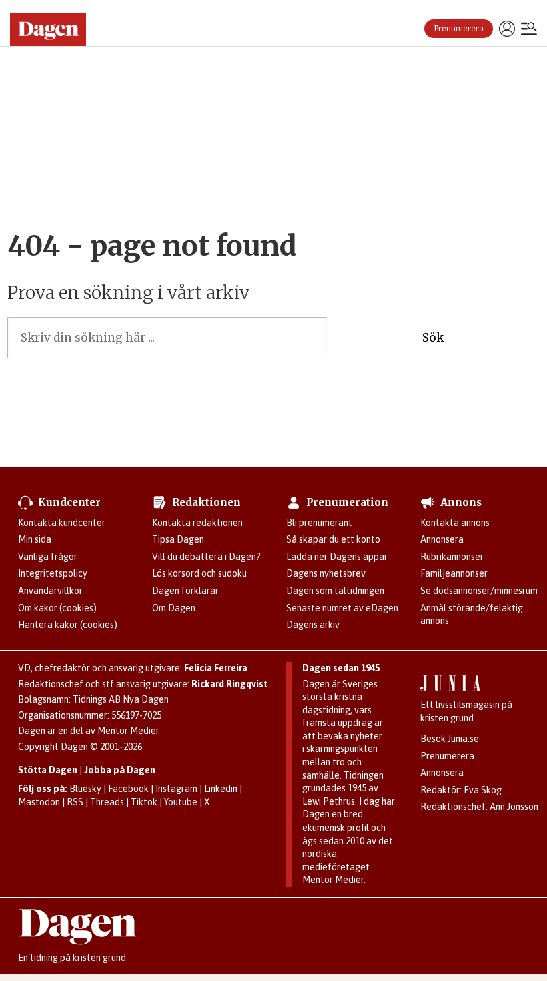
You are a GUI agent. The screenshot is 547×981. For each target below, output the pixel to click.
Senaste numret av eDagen (342, 608)
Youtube (180, 802)
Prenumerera (459, 28)
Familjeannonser (454, 573)
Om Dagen (173, 608)
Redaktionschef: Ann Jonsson (479, 806)
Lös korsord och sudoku (199, 573)
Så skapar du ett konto (333, 539)
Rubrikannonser (452, 556)
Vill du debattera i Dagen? (206, 556)
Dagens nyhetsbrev (326, 573)
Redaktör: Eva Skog (461, 790)
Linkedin (220, 788)
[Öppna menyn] (529, 30)
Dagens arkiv (313, 624)
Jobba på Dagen (119, 770)
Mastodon (39, 802)
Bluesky (85, 788)
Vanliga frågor (47, 556)
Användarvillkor (50, 590)
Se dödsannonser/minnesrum (479, 590)
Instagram (176, 788)
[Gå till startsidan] (53, 29)
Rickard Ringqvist (229, 684)
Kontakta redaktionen (197, 522)
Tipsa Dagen (178, 539)
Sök (433, 337)
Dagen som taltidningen (335, 590)
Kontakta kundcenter (61, 522)
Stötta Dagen (47, 770)
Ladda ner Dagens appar (337, 556)
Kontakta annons (455, 522)
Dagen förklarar (185, 590)
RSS (75, 802)
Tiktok (144, 802)
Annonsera (442, 539)
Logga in (507, 29)
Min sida (34, 539)
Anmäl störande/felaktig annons (471, 615)
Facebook (128, 788)
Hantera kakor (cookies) (67, 624)
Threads (107, 802)
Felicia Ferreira (215, 668)
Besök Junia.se (449, 738)
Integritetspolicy (52, 573)
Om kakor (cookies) (57, 608)
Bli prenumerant (319, 522)
